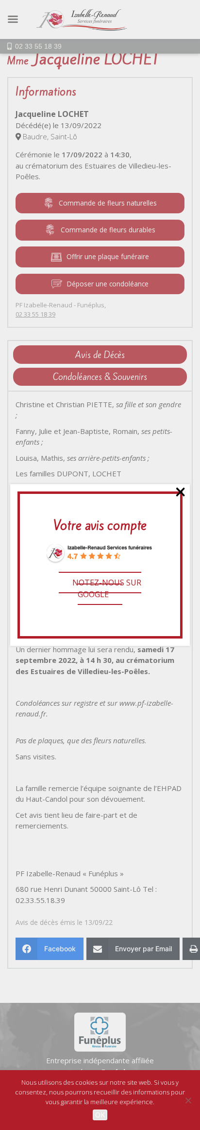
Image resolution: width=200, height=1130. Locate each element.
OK (100, 1114)
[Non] (188, 1100)
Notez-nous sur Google (106, 588)
